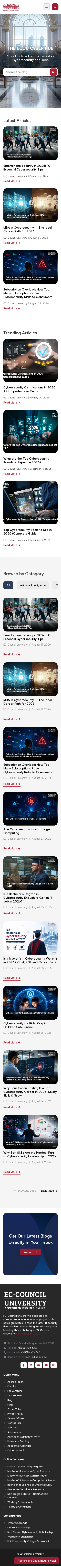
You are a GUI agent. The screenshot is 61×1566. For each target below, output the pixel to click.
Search (53, 72)
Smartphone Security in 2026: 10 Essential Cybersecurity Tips (26, 167)
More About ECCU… (26, 1333)
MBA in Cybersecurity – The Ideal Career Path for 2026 (27, 229)
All (8, 585)
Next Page (47, 1190)
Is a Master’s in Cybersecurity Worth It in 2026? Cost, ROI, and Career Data (30, 960)
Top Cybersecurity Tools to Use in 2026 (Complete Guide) (27, 531)
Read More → (11, 180)
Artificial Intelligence (33, 585)
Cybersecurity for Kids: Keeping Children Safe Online (25, 1025)
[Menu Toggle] (46, 6)
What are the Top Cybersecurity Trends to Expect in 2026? (26, 460)
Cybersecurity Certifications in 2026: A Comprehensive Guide (29, 389)
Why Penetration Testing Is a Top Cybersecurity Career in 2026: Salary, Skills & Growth (30, 1091)
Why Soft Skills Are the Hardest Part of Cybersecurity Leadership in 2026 (29, 1154)
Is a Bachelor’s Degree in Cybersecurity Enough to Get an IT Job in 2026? (27, 897)
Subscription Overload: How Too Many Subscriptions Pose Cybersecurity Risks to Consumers (27, 293)
